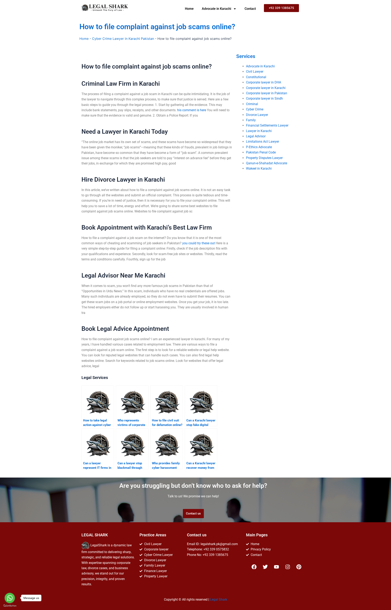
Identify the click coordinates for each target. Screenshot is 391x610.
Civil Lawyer (254, 71)
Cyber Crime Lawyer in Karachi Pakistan (123, 39)
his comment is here (191, 110)
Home (189, 9)
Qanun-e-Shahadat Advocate (266, 163)
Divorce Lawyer (257, 115)
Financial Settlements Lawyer (267, 125)
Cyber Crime (254, 109)
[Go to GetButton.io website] (9, 605)
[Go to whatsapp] (10, 598)
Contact (250, 9)
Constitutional (256, 77)
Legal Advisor (256, 136)
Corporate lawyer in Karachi (266, 88)
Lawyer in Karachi (259, 131)
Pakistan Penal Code (261, 152)
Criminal (252, 104)
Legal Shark (218, 599)
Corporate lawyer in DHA (263, 82)
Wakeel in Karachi (259, 168)
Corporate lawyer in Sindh (264, 98)
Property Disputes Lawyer (264, 158)
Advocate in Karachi (216, 9)
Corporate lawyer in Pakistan (266, 93)
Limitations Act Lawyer (262, 141)
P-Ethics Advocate (259, 147)
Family (251, 120)
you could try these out (198, 243)
